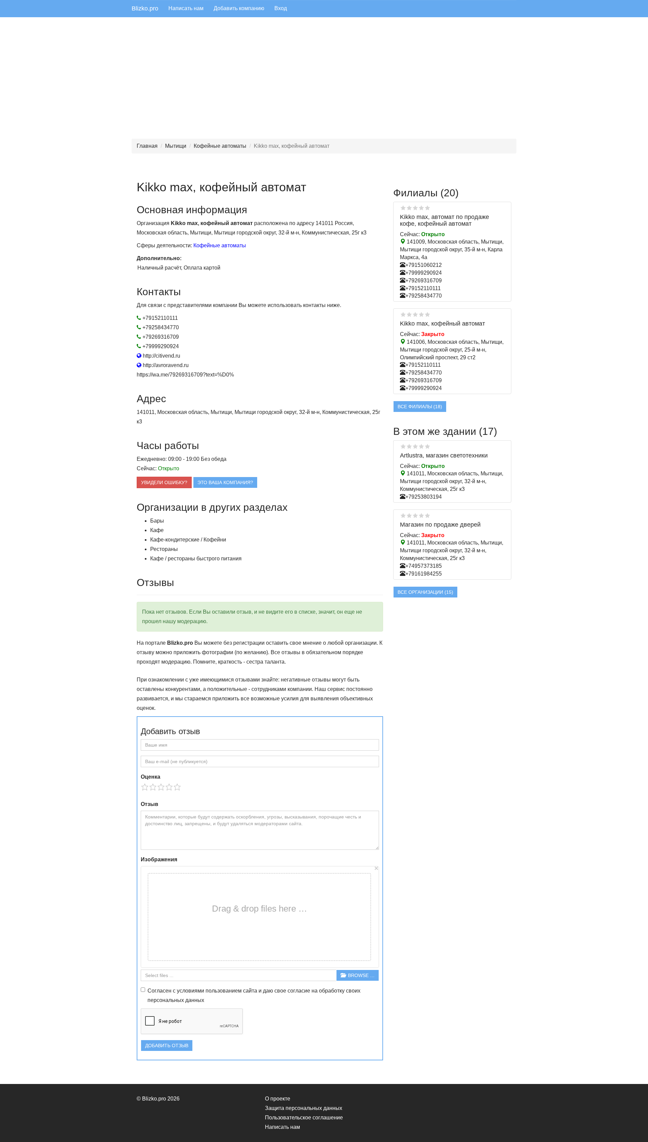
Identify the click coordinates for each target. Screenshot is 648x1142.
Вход (280, 8)
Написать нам (186, 8)
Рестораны (164, 549)
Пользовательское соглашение (304, 1117)
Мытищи (175, 146)
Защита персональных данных (303, 1108)
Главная (147, 146)
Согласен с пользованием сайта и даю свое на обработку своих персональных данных (253, 995)
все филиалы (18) (420, 406)
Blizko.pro (145, 8)
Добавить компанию (239, 8)
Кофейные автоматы (220, 146)
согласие (299, 991)
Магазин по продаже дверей (440, 524)
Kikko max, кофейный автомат (442, 323)
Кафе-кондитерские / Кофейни (188, 539)
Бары (157, 521)
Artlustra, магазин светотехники (444, 455)
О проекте (277, 1099)
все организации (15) (425, 592)
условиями (190, 991)
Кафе (157, 530)
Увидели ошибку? (164, 482)
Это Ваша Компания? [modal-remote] (225, 482)
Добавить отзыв (166, 1045)
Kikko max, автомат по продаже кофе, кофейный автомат (444, 220)
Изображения (159, 859)
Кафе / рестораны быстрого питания (196, 558)
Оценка (150, 777)
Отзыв (149, 804)
